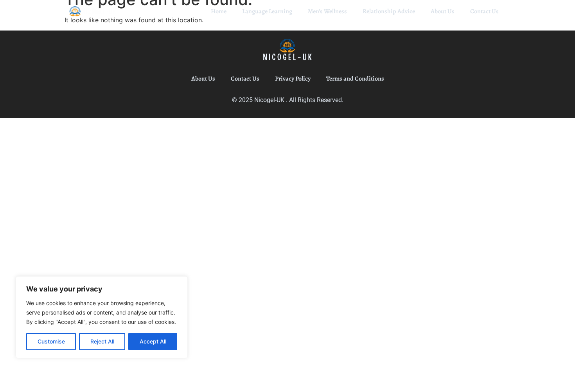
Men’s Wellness (327, 11)
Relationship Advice (389, 11)
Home (218, 11)
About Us (443, 11)
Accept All (153, 341)
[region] (102, 317)
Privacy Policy (293, 78)
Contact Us (484, 11)
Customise (51, 341)
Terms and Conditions (355, 78)
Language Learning (267, 11)
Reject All (102, 341)
